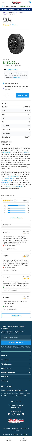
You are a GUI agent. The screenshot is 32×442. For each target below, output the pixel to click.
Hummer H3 (5, 182)
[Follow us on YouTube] (18, 414)
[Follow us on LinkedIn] (23, 414)
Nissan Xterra (9, 178)
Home (4, 12)
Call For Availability (13, 69)
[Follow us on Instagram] (13, 414)
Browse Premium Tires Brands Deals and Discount (15, 393)
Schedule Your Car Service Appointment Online (14, 396)
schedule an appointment (14, 186)
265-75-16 (5, 14)
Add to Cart (22, 95)
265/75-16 (25, 152)
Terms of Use (15, 428)
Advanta (14, 12)
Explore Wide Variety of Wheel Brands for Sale (14, 390)
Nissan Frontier (13, 176)
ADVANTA (6, 152)
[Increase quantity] (13, 95)
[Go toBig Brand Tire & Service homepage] (16, 2)
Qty (8, 93)
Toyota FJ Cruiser (6, 180)
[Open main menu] (3, 3)
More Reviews (16, 315)
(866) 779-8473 (16, 408)
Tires (9, 12)
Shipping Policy (23, 428)
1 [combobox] (8, 95)
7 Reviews (14, 25)
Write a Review (17, 218)
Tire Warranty (16, 430)
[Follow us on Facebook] (9, 414)
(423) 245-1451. (16, 77)
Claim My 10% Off (15, 342)
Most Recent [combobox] (7, 225)
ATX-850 (21, 12)
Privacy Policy (22, 347)
